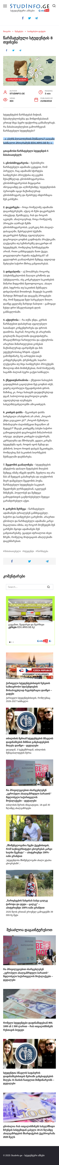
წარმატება (42, 551)
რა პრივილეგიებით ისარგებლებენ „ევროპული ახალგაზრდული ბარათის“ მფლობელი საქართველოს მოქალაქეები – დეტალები (28, 974)
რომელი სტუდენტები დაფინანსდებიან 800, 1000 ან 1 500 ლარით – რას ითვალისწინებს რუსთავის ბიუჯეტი (28, 1026)
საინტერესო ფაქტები (17, 79)
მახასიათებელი (13, 551)
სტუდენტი (29, 551)
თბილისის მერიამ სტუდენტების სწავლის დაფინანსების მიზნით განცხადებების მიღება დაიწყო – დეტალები (29, 742)
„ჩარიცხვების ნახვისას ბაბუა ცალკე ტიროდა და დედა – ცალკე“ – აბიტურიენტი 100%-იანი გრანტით (27, 904)
